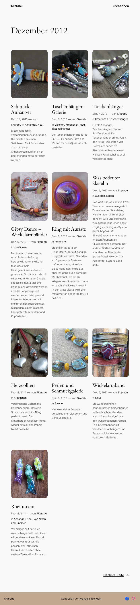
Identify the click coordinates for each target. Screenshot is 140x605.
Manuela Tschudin (90, 598)
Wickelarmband (108, 385)
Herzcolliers (23, 385)
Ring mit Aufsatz (69, 229)
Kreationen (72, 124)
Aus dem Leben (104, 195)
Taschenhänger (61, 128)
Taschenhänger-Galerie (68, 109)
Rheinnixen (22, 506)
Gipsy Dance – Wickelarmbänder (29, 232)
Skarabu (17, 6)
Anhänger (30, 124)
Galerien (59, 124)
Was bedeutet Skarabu (106, 180)
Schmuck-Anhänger (21, 109)
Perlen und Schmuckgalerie (67, 388)
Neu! (40, 124)
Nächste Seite (116, 575)
